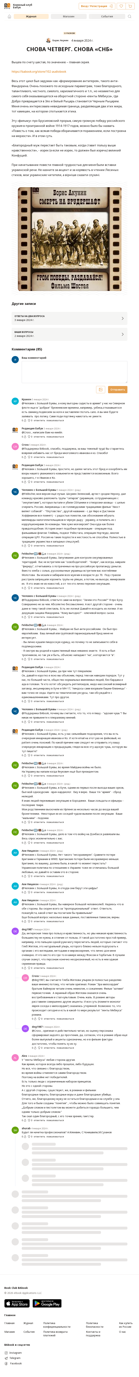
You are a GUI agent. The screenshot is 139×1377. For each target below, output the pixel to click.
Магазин (68, 16)
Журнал (31, 16)
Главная (9, 1323)
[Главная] (9, 16)
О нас (122, 1331)
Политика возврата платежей (55, 1333)
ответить (39, 420)
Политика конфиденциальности (56, 1324)
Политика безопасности (94, 1324)
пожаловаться (55, 420)
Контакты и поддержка (93, 1333)
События (107, 16)
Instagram (15, 1352)
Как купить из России (126, 1324)
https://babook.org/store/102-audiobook (39, 72)
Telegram (14, 1358)
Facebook (16, 1363)
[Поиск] (129, 16)
